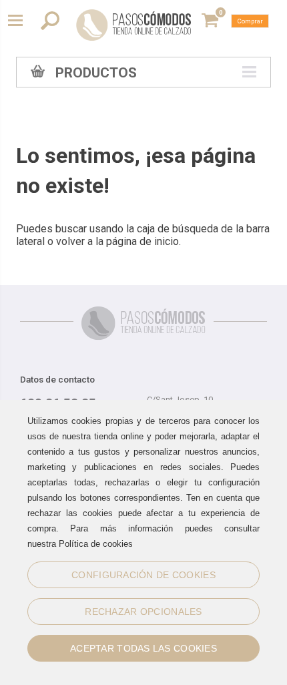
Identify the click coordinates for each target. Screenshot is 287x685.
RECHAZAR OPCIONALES (143, 611)
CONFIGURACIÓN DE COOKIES (143, 574)
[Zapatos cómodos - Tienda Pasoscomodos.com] (134, 25)
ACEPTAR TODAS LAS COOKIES (143, 648)
